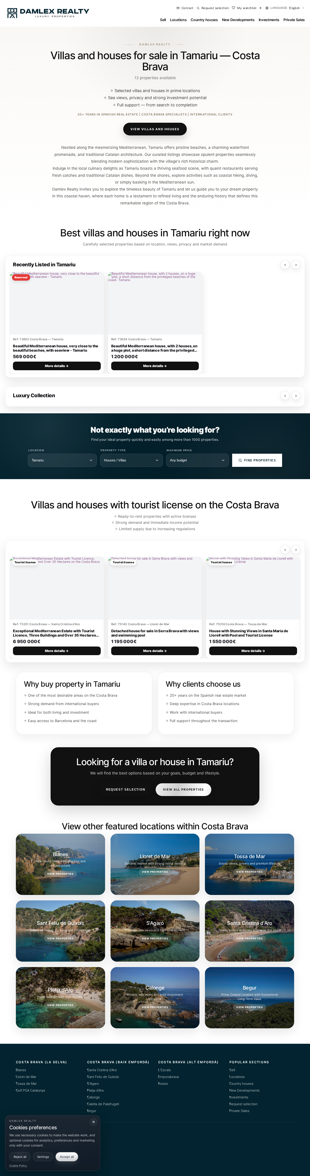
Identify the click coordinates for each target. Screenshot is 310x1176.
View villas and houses (154, 129)
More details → (57, 366)
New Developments (238, 19)
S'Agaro (93, 1084)
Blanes (21, 1070)
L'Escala (164, 1070)
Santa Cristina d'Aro (102, 1070)
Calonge (93, 1097)
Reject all (20, 1157)
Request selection (125, 789)
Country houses (204, 19)
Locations (178, 19)
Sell (163, 19)
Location (36, 450)
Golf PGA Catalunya (30, 1090)
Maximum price (179, 450)
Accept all (67, 1157)
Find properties (260, 460)
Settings (43, 1157)
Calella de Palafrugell (103, 1104)
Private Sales (294, 19)
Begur (91, 1111)
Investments (269, 19)
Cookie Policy (18, 1165)
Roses (163, 1084)
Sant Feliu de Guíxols (103, 1077)
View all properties (183, 789)
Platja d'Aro (95, 1090)
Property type (113, 450)
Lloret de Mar (26, 1077)
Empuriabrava (168, 1077)
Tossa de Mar (26, 1084)
